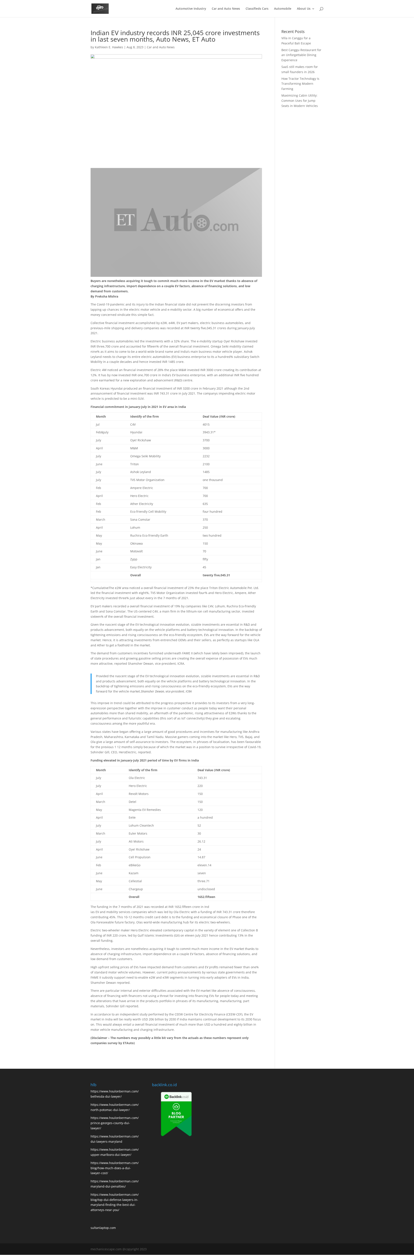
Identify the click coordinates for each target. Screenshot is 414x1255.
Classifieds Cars (257, 9)
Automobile (282, 9)
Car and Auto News (226, 9)
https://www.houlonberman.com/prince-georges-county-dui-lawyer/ (115, 1123)
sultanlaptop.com (103, 1228)
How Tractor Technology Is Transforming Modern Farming (300, 84)
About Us (303, 9)
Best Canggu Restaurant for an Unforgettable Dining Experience (301, 55)
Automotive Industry (191, 9)
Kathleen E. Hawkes (109, 47)
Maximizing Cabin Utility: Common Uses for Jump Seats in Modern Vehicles (299, 100)
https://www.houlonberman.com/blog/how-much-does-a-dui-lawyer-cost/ (115, 1168)
